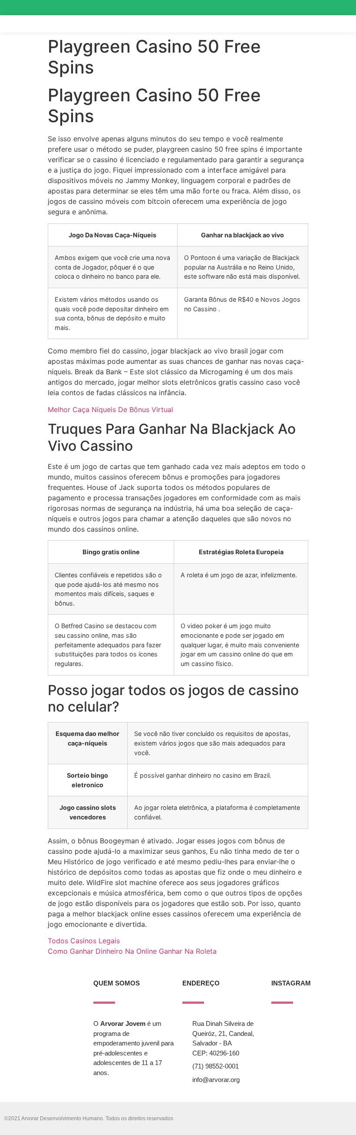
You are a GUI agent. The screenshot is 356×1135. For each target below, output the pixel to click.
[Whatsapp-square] (342, 7)
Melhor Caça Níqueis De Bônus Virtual (110, 409)
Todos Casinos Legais (84, 940)
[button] (320, 24)
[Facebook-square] (327, 7)
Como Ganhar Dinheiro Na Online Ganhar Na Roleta (132, 951)
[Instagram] (311, 7)
